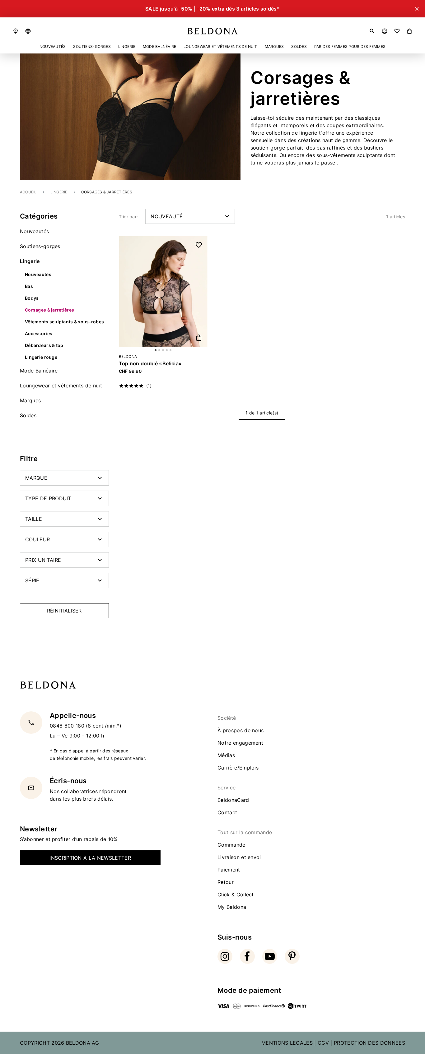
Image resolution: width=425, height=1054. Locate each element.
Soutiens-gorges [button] (92, 46)
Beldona (128, 356)
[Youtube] (269, 956)
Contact (227, 812)
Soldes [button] (298, 46)
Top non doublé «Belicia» (150, 363)
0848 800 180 (68, 726)
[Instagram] (224, 956)
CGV (323, 1043)
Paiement (228, 870)
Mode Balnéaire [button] (159, 46)
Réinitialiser (64, 611)
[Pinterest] (292, 956)
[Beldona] (212, 31)
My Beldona (231, 907)
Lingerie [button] (126, 46)
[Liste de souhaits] (397, 31)
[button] (28, 31)
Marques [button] (274, 46)
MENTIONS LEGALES (287, 1043)
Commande (231, 845)
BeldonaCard (233, 800)
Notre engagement (240, 743)
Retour (225, 882)
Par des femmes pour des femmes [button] (349, 46)
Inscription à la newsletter (90, 858)
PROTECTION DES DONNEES (369, 1043)
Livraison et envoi (239, 857)
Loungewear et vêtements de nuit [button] (220, 46)
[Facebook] (247, 956)
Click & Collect (235, 894)
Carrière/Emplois (238, 768)
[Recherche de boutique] (15, 31)
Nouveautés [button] (53, 46)
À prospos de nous (240, 730)
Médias (226, 755)
